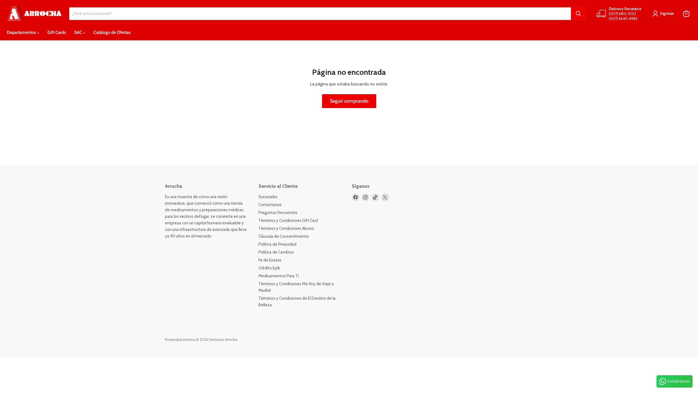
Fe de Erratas (269, 260)
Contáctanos (270, 204)
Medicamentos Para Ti (278, 275)
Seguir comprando (349, 101)
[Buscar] (578, 13)
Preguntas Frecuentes (277, 212)
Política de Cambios (276, 252)
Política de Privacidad (277, 244)
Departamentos (22, 32)
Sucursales (268, 196)
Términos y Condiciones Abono (286, 228)
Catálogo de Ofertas (112, 32)
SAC (78, 32)
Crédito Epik (269, 268)
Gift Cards (56, 32)
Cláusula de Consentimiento (283, 236)
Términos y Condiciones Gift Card (288, 220)
